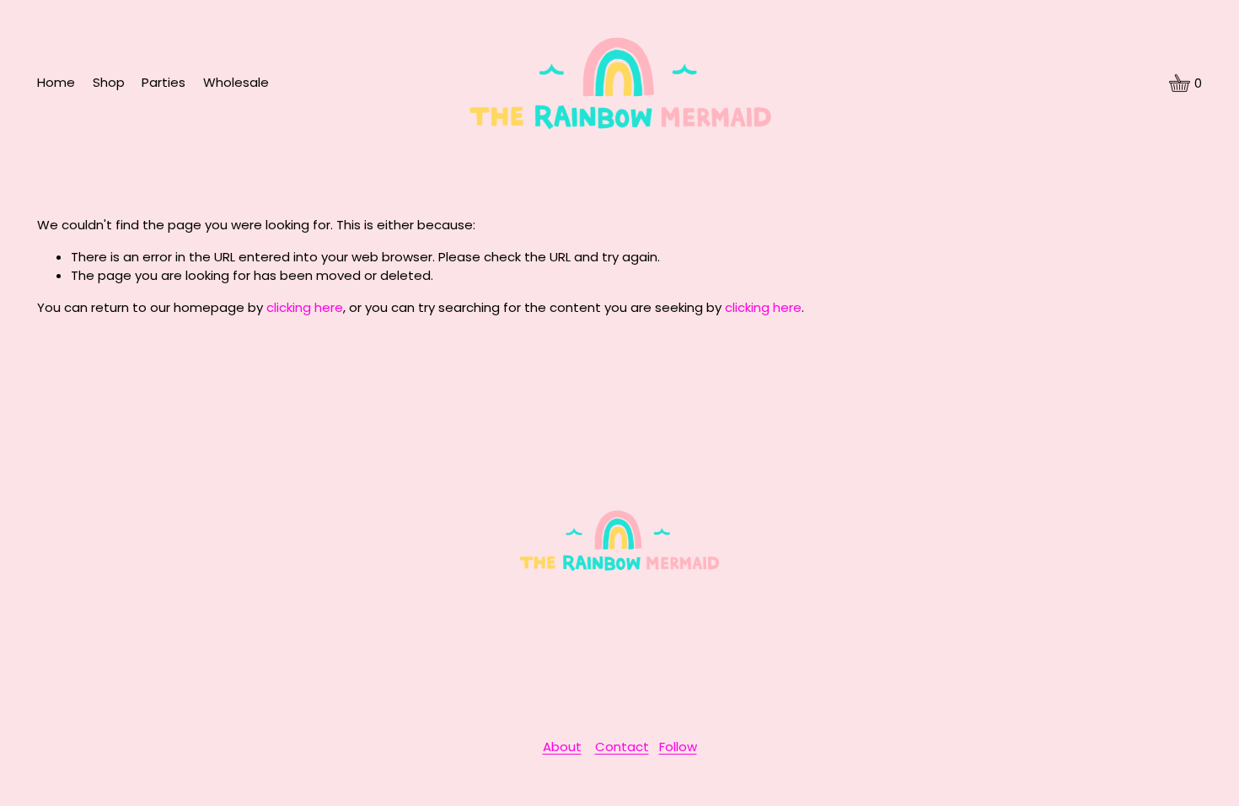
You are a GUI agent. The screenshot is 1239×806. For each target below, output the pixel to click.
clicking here (304, 307)
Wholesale (236, 82)
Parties (163, 82)
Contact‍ (622, 746)
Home (56, 82)
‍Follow (678, 746)
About (562, 746)
